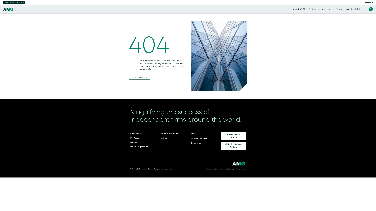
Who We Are (134, 138)
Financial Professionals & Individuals (14, 2)
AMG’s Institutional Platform (233, 145)
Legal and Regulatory (227, 169)
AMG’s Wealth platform (233, 135)
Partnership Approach (320, 9)
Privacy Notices (241, 169)
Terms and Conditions (212, 169)
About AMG (298, 9)
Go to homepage (138, 77)
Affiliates (164, 138)
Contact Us (368, 3)
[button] (371, 9)
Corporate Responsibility (139, 147)
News (339, 9)
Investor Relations (355, 9)
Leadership (134, 142)
